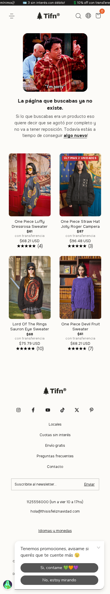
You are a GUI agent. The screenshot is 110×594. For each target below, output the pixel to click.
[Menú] (13, 16)
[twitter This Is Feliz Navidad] (77, 410)
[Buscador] (78, 16)
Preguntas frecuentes (55, 456)
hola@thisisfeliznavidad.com (55, 511)
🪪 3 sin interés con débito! (37, 3)
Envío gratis (55, 445)
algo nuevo (75, 135)
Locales (55, 424)
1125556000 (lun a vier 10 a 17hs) (55, 502)
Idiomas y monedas (55, 530)
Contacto (55, 466)
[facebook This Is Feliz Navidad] (33, 410)
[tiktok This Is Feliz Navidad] (62, 410)
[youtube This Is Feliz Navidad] (47, 410)
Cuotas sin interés (55, 435)
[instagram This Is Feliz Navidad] (18, 410)
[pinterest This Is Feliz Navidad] (91, 410)
